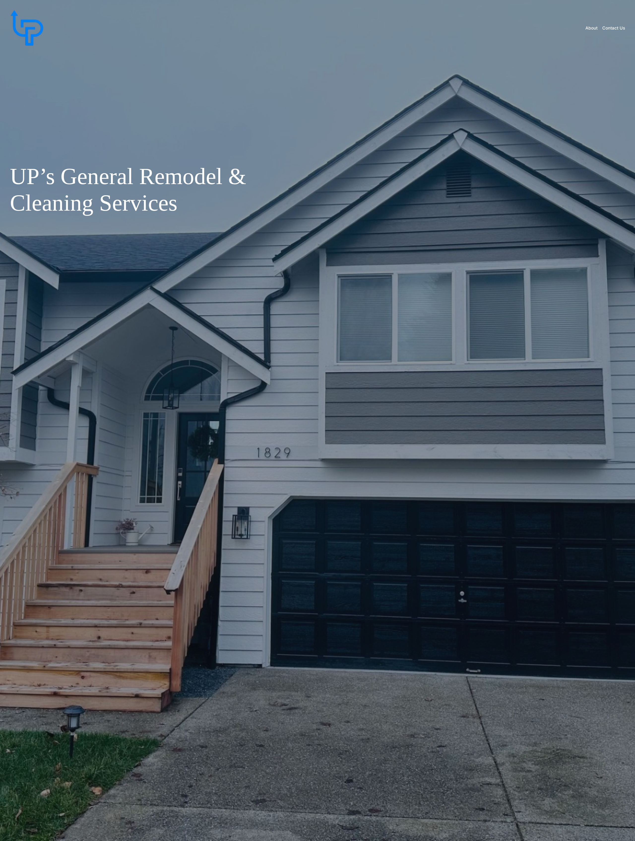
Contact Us (613, 28)
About (591, 28)
